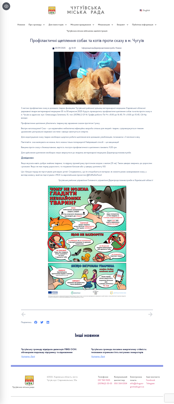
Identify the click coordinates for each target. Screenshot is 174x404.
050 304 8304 (120, 383)
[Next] (120, 314)
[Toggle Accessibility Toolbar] (6, 6)
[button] (35, 322)
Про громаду (35, 25)
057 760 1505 (104, 380)
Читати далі (28, 357)
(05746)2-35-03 (105, 383)
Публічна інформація (142, 25)
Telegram (150, 383)
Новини (21, 25)
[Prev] (54, 314)
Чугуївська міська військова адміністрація (87, 31)
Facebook (150, 380)
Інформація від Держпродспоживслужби (98, 48)
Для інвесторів (56, 25)
